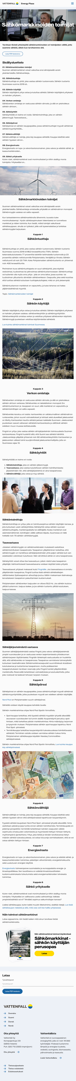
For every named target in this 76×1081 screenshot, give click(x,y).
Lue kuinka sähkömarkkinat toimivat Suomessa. (23, 324)
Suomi (11, 1017)
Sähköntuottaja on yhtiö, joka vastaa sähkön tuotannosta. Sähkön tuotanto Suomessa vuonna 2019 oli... (36, 81)
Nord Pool (6, 700)
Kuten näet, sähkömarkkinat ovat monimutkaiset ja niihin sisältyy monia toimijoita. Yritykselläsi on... (34, 159)
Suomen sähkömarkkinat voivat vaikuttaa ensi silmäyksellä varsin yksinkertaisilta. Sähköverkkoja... (31, 70)
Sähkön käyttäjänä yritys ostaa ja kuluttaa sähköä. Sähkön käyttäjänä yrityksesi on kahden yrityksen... (37, 92)
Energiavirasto (8, 868)
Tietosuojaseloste (16, 1065)
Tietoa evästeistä (15, 1068)
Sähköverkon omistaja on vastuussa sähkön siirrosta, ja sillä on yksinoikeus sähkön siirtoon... (35, 104)
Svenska (12, 1013)
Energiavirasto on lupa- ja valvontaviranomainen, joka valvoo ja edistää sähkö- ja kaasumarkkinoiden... (38, 148)
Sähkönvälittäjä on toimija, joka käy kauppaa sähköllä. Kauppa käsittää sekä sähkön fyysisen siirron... (35, 137)
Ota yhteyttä (9, 1052)
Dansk (11, 1021)
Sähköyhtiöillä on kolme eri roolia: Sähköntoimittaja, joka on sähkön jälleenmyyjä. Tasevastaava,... (32, 115)
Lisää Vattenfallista (48, 1058)
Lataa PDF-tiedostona (12, 54)
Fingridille (42, 569)
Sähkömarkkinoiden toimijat (20, 294)
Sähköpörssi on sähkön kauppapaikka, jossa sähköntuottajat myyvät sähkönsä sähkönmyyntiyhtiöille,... (37, 126)
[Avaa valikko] (72, 3)
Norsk (11, 1026)
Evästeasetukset (15, 1071)
